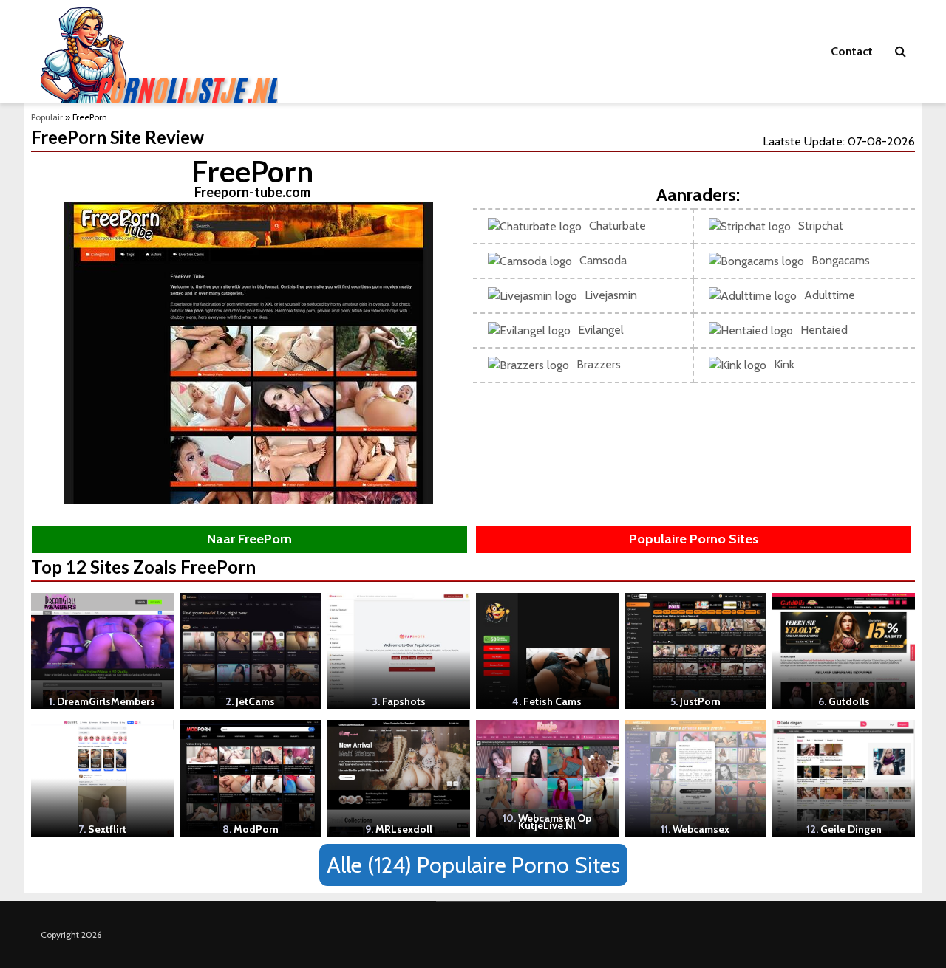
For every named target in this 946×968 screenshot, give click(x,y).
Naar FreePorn (249, 539)
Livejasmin (611, 295)
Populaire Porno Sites (693, 539)
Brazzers (598, 364)
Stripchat (820, 226)
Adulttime (829, 295)
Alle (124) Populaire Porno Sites (473, 865)
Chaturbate (617, 226)
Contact (852, 51)
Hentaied (824, 330)
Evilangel (601, 330)
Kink (784, 364)
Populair (47, 117)
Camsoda (603, 260)
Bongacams (840, 260)
